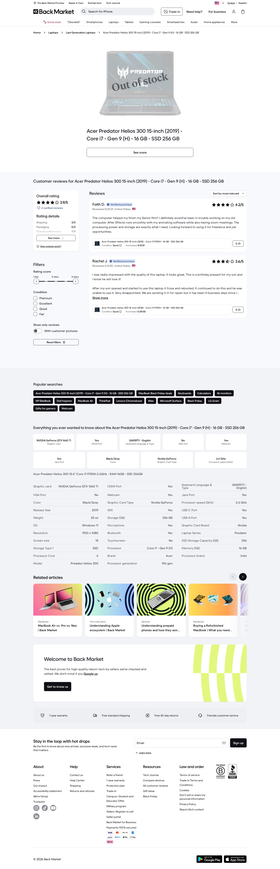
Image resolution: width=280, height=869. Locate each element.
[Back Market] (53, 11)
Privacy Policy (188, 804)
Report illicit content (192, 809)
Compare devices (154, 780)
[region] (140, 611)
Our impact (40, 785)
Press (36, 780)
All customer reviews (155, 785)
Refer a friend (114, 775)
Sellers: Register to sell (119, 811)
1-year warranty (115, 780)
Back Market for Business (121, 822)
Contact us (76, 775)
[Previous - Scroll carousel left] (233, 577)
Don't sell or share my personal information (192, 797)
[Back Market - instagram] (36, 808)
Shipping (75, 785)
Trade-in (111, 791)
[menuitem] (94, 22)
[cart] (243, 11)
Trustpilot (39, 801)
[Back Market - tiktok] (45, 808)
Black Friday (150, 796)
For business (217, 12)
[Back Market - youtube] (53, 808)
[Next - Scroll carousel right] (243, 577)
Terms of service (190, 775)
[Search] (84, 11)
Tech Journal (150, 775)
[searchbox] (120, 11)
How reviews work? (50, 246)
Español (243, 3)
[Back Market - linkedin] (36, 816)
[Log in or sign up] (234, 11)
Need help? (194, 12)
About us (38, 775)
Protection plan (115, 785)
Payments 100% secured (121, 827)
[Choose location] (220, 3)
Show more (100, 298)
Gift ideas (149, 791)
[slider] (36, 281)
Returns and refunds (82, 791)
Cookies (184, 790)
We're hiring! (40, 796)
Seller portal (113, 817)
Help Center (77, 780)
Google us (91, 674)
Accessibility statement (47, 791)
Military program (116, 806)
